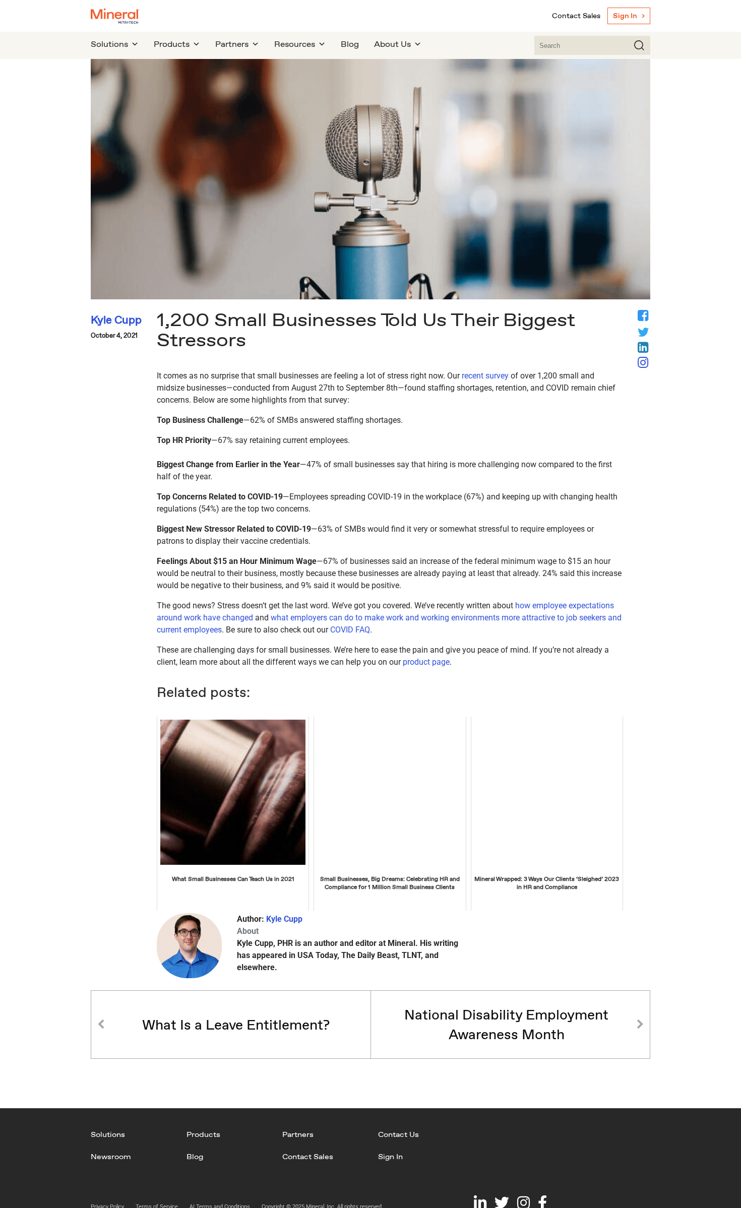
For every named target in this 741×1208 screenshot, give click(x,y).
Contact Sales (576, 15)
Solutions (108, 1134)
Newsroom (111, 1156)
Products (203, 1134)
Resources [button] (294, 44)
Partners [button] (232, 44)
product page (426, 662)
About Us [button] (392, 44)
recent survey (485, 375)
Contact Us (398, 1134)
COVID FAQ (350, 629)
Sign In (625, 15)
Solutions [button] (109, 44)
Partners (298, 1134)
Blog (350, 44)
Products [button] (172, 44)
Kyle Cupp (284, 919)
